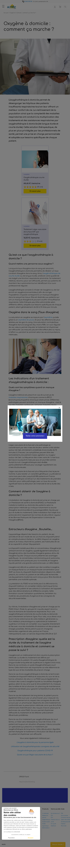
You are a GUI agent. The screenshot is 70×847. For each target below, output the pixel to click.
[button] (4, 844)
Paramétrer (11, 838)
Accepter (30, 838)
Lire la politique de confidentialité (12, 831)
